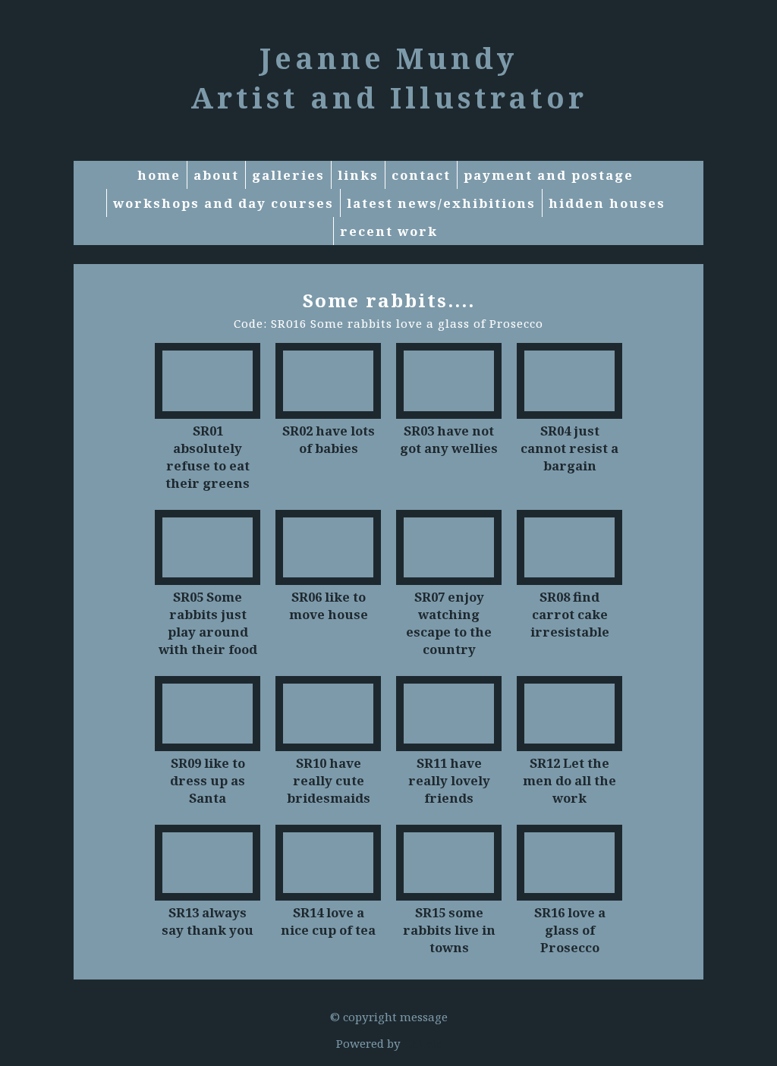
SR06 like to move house (328, 605)
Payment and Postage (549, 175)
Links (358, 175)
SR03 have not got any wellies (449, 439)
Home (159, 175)
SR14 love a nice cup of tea (328, 921)
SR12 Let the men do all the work (569, 780)
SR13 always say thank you (207, 921)
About (216, 175)
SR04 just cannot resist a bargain (569, 448)
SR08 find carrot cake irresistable (569, 614)
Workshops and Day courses (223, 203)
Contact (421, 175)
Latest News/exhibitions (441, 203)
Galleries (288, 175)
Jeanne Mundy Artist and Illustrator (388, 77)
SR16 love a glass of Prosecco (570, 930)
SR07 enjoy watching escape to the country (449, 623)
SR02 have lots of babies (328, 439)
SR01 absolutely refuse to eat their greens (207, 457)
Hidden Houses (607, 203)
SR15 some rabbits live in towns (449, 930)
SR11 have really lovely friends (449, 780)
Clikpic (422, 1043)
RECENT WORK (389, 231)
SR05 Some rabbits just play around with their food (208, 623)
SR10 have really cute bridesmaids (328, 780)
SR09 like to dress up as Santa (207, 780)
